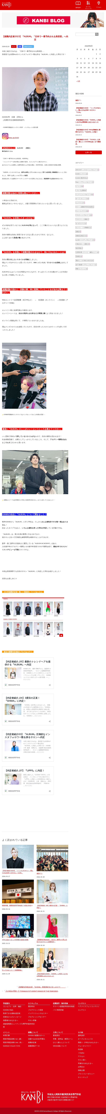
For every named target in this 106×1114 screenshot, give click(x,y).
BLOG (14, 46)
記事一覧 (88, 152)
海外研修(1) (79, 248)
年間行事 (6, 1035)
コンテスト (82, 1010)
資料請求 (81, 1035)
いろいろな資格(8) (81, 190)
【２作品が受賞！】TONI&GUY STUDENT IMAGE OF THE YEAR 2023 (31, 991)
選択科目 (31, 1006)
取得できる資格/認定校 (11, 1013)
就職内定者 (32, 1042)
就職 (20, 46)
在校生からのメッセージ (12, 1017)
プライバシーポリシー (86, 1074)
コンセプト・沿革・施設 (12, 1006)
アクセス (81, 1056)
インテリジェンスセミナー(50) (84, 194)
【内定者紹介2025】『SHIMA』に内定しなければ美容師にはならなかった (88, 121)
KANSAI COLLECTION (11, 1046)
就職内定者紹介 (28, 46)
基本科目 (31, 1024)
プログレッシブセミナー (37, 1017)
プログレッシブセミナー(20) (84, 215)
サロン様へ (82, 1060)
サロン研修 (32, 1020)
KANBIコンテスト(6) (81, 174)
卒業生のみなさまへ (85, 1063)
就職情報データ (34, 1046)
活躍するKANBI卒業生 (36, 1039)
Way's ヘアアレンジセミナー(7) (84, 182)
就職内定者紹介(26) (81, 236)
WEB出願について (60, 1046)
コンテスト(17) (80, 202)
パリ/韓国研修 (58, 1010)
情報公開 (81, 1070)
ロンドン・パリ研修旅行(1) (83, 227)
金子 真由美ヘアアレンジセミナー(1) (86, 264)
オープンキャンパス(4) (82, 198)
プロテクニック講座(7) (82, 219)
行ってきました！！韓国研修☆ (12, 970)
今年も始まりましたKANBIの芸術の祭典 (15, 940)
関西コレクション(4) (81, 269)
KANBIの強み (8, 1010)
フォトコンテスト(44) (82, 211)
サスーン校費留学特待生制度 (64, 1006)
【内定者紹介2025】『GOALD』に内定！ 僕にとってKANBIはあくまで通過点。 (88, 142)
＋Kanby (81, 1053)
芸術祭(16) (79, 256)
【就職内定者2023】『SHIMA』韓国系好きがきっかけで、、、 (41, 987)
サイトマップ (83, 1077)
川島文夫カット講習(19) (82, 244)
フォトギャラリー (84, 1046)
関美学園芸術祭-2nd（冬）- (13, 1042)
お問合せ (81, 1067)
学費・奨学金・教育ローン (63, 1039)
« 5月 (78, 81)
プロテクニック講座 (35, 1010)
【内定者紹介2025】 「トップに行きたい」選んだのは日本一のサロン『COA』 (88, 110)
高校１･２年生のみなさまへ (88, 1042)
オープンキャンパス (85, 1039)
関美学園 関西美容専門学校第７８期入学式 (16, 905)
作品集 (80, 1049)
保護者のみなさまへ (10, 1020)
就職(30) (78, 231)
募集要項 (56, 1035)
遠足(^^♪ (39, 873)
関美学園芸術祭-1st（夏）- (13, 1039)
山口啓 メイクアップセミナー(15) (85, 240)
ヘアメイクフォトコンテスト (88, 1006)
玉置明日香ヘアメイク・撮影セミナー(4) (87, 252)
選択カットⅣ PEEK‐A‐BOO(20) (84, 260)
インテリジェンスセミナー (38, 1013)
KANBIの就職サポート (36, 1035)
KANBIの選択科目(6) (81, 178)
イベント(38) (79, 186)
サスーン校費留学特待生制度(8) (85, 207)
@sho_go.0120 (13, 138)
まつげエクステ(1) (81, 223)
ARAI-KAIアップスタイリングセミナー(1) (87, 169)
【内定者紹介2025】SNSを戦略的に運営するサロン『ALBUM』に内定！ (87, 131)
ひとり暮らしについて (61, 1042)
